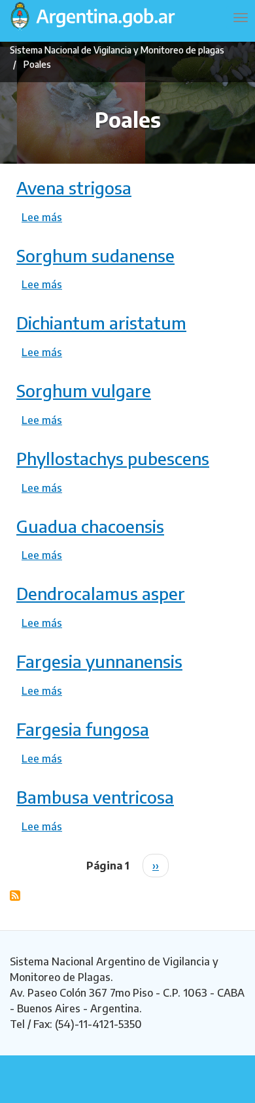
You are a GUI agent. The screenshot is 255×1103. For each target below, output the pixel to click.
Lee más (42, 217)
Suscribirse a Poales (15, 895)
